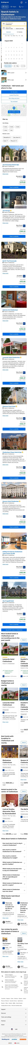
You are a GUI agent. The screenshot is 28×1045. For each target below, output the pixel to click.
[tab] (8, 32)
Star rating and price (14, 98)
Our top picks (14, 92)
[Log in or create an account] (21, 2)
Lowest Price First (14, 95)
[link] (5, 126)
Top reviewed (14, 101)
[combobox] (14, 24)
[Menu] (26, 2)
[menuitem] (5, 6)
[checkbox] (22, 43)
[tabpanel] (14, 51)
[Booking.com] (5, 2)
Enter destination (9, 23)
